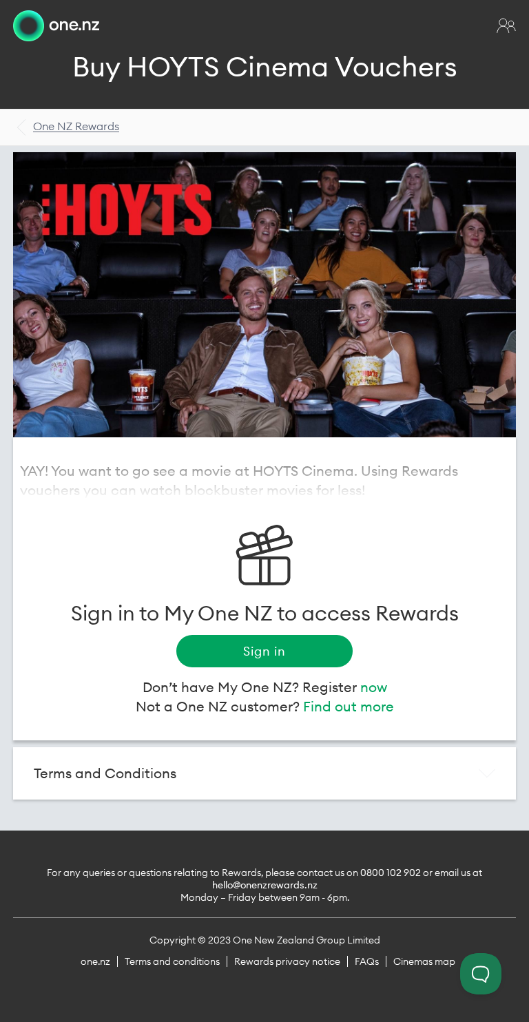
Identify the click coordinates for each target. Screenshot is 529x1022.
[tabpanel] (264, 294)
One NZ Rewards (76, 126)
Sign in (264, 651)
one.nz (95, 961)
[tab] (264, 773)
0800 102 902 (390, 872)
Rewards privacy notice (287, 961)
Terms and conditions (172, 961)
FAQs (367, 961)
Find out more (348, 706)
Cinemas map (424, 961)
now (373, 687)
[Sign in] (506, 25)
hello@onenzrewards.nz (265, 885)
